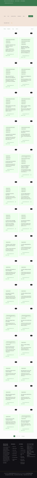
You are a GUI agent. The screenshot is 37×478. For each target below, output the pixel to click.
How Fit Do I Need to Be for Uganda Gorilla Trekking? (10, 347)
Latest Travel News (22, 454)
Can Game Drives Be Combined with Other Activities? (11, 135)
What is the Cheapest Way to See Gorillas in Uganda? (25, 421)
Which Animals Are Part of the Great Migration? (11, 106)
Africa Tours (14, 446)
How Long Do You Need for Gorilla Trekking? (10, 294)
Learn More (4, 462)
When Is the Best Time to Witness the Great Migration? (10, 77)
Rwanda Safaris (15, 453)
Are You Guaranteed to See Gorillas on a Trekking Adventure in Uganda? (25, 166)
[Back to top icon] (33, 476)
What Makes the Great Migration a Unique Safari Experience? (25, 47)
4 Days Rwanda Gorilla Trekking (27, 474)
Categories (8, 28)
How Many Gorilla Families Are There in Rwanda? (11, 270)
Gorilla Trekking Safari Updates (10, 39)
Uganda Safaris (8, 42)
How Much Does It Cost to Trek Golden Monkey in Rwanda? (26, 371)
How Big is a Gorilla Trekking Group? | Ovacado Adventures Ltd (10, 245)
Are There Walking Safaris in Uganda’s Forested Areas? (25, 194)
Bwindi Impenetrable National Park (26, 156)
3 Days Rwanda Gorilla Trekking (18, 474)
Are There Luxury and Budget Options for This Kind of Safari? (11, 221)
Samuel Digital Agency (29, 473)
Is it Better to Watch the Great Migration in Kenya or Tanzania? (10, 46)
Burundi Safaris (15, 455)
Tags (13, 28)
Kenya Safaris (14, 450)
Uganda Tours (8, 103)
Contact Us (30, 16)
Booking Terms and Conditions (23, 463)
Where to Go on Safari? (15, 460)
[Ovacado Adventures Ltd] (8, 9)
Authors (17, 28)
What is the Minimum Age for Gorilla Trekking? (10, 395)
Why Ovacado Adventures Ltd (23, 460)
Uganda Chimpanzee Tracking (26, 41)
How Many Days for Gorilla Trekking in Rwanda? (10, 419)
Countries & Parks (23, 450)
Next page (23, 436)
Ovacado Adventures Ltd (10, 54)
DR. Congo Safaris (15, 457)
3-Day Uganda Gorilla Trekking (9, 474)
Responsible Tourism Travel (23, 457)
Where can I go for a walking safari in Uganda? (25, 106)
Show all (32, 28)
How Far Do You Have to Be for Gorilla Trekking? (10, 371)
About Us (22, 446)
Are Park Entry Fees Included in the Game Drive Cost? (11, 162)
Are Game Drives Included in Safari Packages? (25, 221)
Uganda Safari (8, 41)
